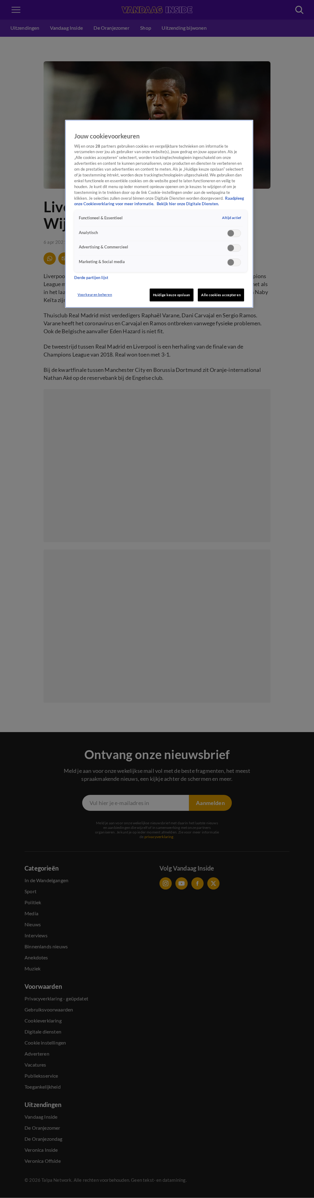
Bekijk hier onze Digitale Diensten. (188, 204)
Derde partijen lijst (91, 277)
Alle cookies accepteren (221, 295)
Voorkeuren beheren (95, 295)
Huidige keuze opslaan (171, 295)
